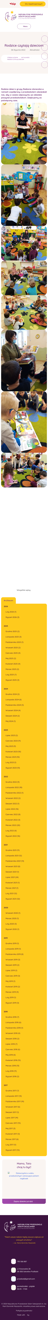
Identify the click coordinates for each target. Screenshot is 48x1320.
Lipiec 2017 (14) (12, 1117)
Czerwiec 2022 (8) (13, 814)
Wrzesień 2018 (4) (13, 1033)
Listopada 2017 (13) (14, 1096)
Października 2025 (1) (14, 642)
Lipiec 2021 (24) (12, 877)
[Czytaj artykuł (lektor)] (44, 39)
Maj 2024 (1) (11, 721)
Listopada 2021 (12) (14, 855)
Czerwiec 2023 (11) (13, 741)
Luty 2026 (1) (11, 612)
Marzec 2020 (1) (12, 918)
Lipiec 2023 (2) (12, 735)
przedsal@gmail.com (26, 1279)
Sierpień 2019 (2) (12, 965)
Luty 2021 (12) (11, 893)
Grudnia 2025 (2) (13, 631)
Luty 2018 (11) (11, 1071)
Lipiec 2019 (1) (11, 970)
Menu (25, 26)
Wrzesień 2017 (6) (13, 1107)
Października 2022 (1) (14, 793)
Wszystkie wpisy (23, 590)
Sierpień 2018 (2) (12, 1038)
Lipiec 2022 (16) (12, 809)
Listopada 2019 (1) (13, 949)
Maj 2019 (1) (10, 981)
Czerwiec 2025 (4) (13, 653)
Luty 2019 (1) (11, 997)
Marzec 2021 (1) (12, 888)
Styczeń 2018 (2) (12, 1076)
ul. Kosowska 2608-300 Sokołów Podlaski (27, 1270)
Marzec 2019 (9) (12, 992)
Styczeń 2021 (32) (13, 899)
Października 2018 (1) (14, 1028)
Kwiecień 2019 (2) (13, 986)
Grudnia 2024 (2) (13, 694)
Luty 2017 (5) (11, 1145)
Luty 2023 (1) (11, 762)
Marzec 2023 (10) (13, 757)
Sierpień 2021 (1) (12, 872)
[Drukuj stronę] (44, 47)
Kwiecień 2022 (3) (13, 820)
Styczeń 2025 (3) (12, 680)
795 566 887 (22, 1261)
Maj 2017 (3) (10, 1128)
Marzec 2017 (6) (12, 1139)
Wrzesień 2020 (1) (13, 913)
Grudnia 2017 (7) (12, 1090)
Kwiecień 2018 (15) (13, 1060)
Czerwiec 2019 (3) (13, 976)
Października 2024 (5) (15, 705)
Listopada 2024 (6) (14, 699)
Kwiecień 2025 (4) (13, 664)
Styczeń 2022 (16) (13, 836)
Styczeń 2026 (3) (12, 617)
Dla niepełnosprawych (34, 4)
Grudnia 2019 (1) (12, 943)
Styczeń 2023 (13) (13, 768)
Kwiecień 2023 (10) (13, 751)
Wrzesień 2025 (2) (13, 647)
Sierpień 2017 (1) (12, 1112)
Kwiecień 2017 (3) (13, 1134)
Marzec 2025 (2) (12, 669)
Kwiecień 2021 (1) (13, 882)
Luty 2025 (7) (11, 674)
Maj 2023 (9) (11, 746)
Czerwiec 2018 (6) (13, 1049)
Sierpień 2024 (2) (13, 716)
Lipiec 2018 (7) (11, 1044)
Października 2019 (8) (14, 954)
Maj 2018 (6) (11, 1055)
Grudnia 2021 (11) (13, 850)
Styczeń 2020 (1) (12, 929)
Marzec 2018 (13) (12, 1065)
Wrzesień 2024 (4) (13, 710)
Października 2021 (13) (15, 861)
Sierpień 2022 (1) (12, 803)
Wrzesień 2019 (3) (13, 959)
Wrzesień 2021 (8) (13, 866)
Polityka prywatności (24, 1311)
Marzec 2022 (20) (13, 825)
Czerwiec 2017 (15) (13, 1123)
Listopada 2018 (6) (13, 1022)
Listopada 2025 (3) (13, 637)
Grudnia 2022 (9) (13, 782)
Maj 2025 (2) (11, 658)
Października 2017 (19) (15, 1101)
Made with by (23, 1315)
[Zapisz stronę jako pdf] (44, 56)
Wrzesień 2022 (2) (13, 798)
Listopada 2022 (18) (14, 787)
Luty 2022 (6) (11, 830)
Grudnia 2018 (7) (12, 1017)
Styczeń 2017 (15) (13, 1150)
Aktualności (35, 50)
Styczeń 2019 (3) (12, 1003)
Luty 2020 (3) (11, 924)
